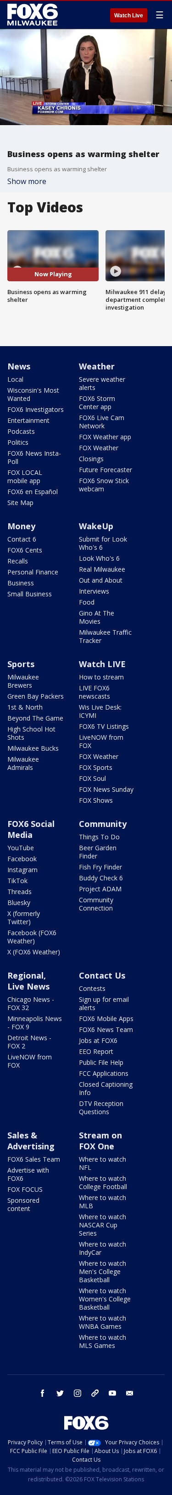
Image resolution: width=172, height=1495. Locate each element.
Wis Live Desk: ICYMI (100, 711)
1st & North (25, 707)
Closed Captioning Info (106, 1088)
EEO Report (96, 1051)
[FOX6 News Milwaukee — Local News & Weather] (34, 15)
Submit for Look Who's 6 (103, 543)
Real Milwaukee (102, 569)
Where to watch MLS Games (102, 1341)
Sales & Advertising (31, 1141)
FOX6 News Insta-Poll (34, 457)
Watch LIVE (102, 663)
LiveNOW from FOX (101, 741)
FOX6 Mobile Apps (106, 1018)
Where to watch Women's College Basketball (105, 1298)
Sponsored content (23, 1204)
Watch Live (128, 15)
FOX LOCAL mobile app (24, 476)
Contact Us (102, 975)
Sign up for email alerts (104, 1003)
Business (20, 583)
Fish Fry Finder (100, 867)
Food (86, 602)
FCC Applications (103, 1073)
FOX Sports (95, 767)
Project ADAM (100, 888)
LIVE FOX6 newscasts (94, 692)
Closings (91, 458)
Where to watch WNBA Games (102, 1322)
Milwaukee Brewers (23, 681)
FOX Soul (92, 778)
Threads (19, 891)
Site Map (20, 502)
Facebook (22, 858)
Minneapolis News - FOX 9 (34, 1022)
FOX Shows (96, 800)
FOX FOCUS (25, 1189)
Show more (26, 181)
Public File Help (101, 1062)
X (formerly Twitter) (23, 917)
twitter (60, 1393)
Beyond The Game (35, 718)
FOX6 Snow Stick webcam (104, 484)
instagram (77, 1393)
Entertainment (28, 420)
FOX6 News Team (106, 1029)
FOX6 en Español (32, 491)
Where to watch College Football (103, 1182)
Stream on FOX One (100, 1141)
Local (15, 379)
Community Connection (96, 903)
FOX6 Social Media (31, 829)
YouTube (20, 847)
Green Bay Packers (35, 696)
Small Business (29, 594)
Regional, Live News (28, 981)
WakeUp (96, 526)
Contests (92, 988)
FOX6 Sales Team (33, 1159)
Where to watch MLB (102, 1201)
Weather (97, 366)
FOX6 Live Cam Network (101, 421)
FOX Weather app (105, 436)
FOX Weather (98, 447)
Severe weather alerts (102, 383)
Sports (20, 663)
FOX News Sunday (106, 789)
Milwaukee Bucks (33, 748)
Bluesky (18, 902)
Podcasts (21, 431)
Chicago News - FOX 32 (30, 1003)
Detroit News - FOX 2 (29, 1041)
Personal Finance (32, 572)
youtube (112, 1393)
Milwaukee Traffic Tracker (105, 636)
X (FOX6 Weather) (33, 952)
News (18, 366)
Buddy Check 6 (101, 878)
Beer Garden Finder (98, 851)
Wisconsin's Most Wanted (33, 394)
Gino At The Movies (96, 617)
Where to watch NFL (102, 1163)
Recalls (17, 561)
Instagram (22, 869)
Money (21, 526)
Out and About (100, 580)
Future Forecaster (105, 469)
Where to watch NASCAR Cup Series (102, 1224)
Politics (17, 442)
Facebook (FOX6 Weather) (31, 936)
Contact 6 (21, 539)
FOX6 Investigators (35, 409)
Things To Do (99, 836)
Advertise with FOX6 (28, 1174)
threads (95, 1393)
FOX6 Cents (24, 550)
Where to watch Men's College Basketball (102, 1271)
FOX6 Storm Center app (97, 402)
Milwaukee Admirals (23, 763)
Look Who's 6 (99, 558)
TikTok (17, 880)
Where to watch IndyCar (102, 1248)
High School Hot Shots (31, 733)
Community (103, 823)
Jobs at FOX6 (98, 1040)
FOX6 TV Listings (104, 726)
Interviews (94, 591)
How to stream (101, 677)
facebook (42, 1393)
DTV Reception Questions (101, 1107)
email (129, 1393)
